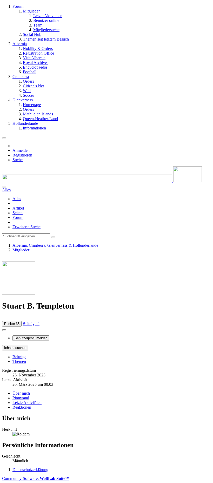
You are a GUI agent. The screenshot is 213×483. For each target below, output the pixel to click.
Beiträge (19, 357)
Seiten (17, 213)
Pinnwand (20, 398)
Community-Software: (35, 478)
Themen (19, 361)
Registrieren (22, 155)
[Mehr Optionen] (4, 330)
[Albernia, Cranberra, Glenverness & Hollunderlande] (102, 180)
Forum (17, 217)
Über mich (21, 393)
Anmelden (21, 150)
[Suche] (4, 186)
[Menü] (4, 138)
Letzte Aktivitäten (27, 402)
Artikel (18, 208)
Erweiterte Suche (26, 227)
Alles (16, 199)
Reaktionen (21, 407)
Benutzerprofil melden (31, 338)
